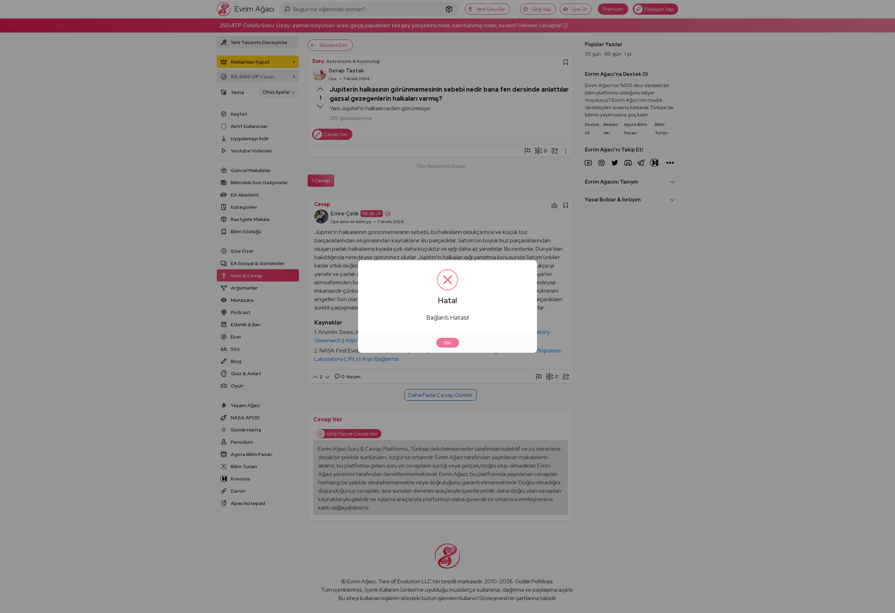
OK (447, 343)
